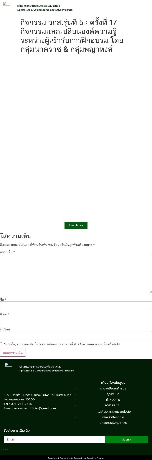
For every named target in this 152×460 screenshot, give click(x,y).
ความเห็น (7, 252)
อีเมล (4, 314)
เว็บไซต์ (5, 329)
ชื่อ (3, 299)
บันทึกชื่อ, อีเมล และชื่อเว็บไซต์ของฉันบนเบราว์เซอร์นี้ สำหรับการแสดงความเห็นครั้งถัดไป (61, 344)
